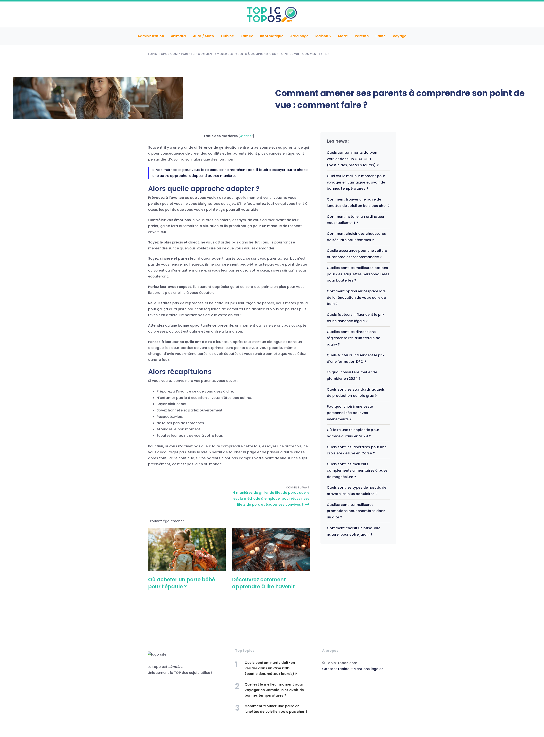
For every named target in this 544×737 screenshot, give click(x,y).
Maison (321, 36)
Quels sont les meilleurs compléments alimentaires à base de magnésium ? (357, 470)
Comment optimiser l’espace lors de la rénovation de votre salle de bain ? (356, 297)
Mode (343, 36)
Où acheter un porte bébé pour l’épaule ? (181, 583)
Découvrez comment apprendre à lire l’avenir (263, 583)
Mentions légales (369, 668)
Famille (247, 36)
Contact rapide (335, 668)
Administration (150, 36)
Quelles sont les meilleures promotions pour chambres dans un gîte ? (356, 511)
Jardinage (299, 36)
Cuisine (227, 36)
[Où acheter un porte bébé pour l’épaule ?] (187, 549)
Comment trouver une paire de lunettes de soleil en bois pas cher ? (276, 709)
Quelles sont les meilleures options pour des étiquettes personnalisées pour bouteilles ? (358, 274)
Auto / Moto (203, 36)
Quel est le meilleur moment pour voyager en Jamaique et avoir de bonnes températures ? (356, 182)
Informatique (271, 36)
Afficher (246, 136)
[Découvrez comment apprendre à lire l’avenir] (271, 549)
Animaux (178, 36)
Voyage (400, 36)
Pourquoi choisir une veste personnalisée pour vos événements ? (350, 412)
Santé (380, 36)
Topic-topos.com (163, 54)
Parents (362, 36)
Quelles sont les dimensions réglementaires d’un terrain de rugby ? (353, 338)
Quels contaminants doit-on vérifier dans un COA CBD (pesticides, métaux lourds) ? (353, 159)
